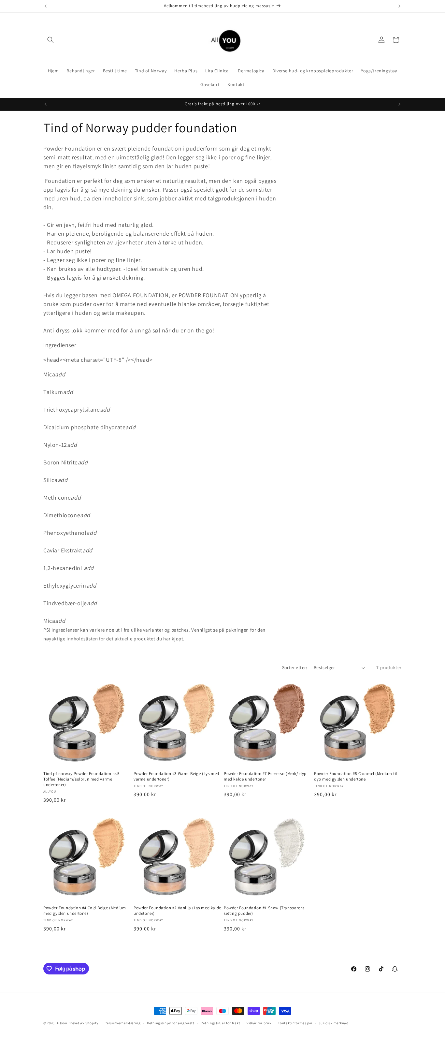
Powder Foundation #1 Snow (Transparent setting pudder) (264, 910)
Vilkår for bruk (259, 1023)
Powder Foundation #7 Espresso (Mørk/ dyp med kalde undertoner (265, 776)
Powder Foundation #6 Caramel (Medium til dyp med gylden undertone (355, 776)
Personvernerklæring (122, 1023)
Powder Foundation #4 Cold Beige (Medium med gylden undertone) (84, 910)
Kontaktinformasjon (295, 1023)
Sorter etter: (294, 667)
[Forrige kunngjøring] (45, 6)
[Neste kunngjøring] (399, 6)
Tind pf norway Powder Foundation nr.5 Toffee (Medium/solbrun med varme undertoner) (81, 779)
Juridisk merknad (333, 1023)
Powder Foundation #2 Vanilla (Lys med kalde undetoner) (177, 910)
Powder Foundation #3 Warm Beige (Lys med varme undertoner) (176, 776)
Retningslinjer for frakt (220, 1023)
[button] (50, 40)
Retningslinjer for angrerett (170, 1023)
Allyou (62, 1023)
